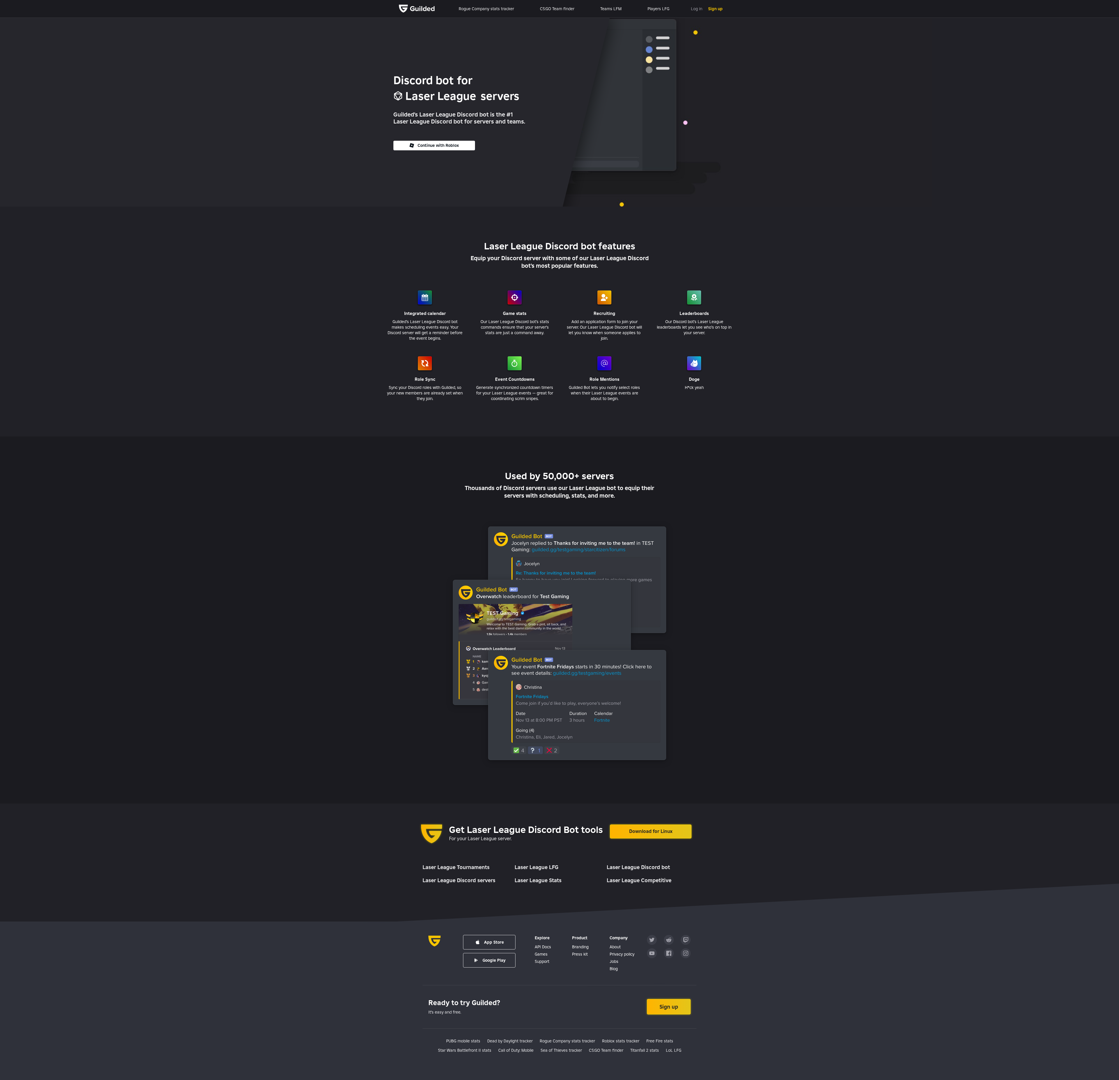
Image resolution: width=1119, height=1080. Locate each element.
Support (542, 961)
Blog (614, 968)
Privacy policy (622, 954)
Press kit (580, 954)
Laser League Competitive (639, 880)
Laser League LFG (536, 867)
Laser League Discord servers (459, 880)
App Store (494, 942)
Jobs (614, 961)
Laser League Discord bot (638, 867)
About (615, 946)
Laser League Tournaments (456, 867)
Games (541, 954)
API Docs (543, 946)
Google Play (494, 960)
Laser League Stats (538, 880)
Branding (580, 946)
